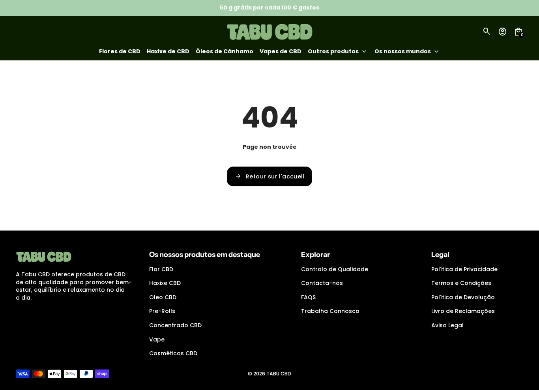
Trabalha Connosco (330, 311)
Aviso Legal (447, 325)
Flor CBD (161, 269)
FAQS (308, 297)
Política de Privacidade (464, 269)
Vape (157, 339)
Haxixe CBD (165, 283)
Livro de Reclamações (463, 311)
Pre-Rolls (162, 311)
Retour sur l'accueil (269, 176)
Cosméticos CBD (173, 353)
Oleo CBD (162, 297)
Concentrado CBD (175, 325)
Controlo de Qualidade (334, 269)
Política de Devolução (463, 297)
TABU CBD (278, 373)
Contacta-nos (322, 283)
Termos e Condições (461, 283)
